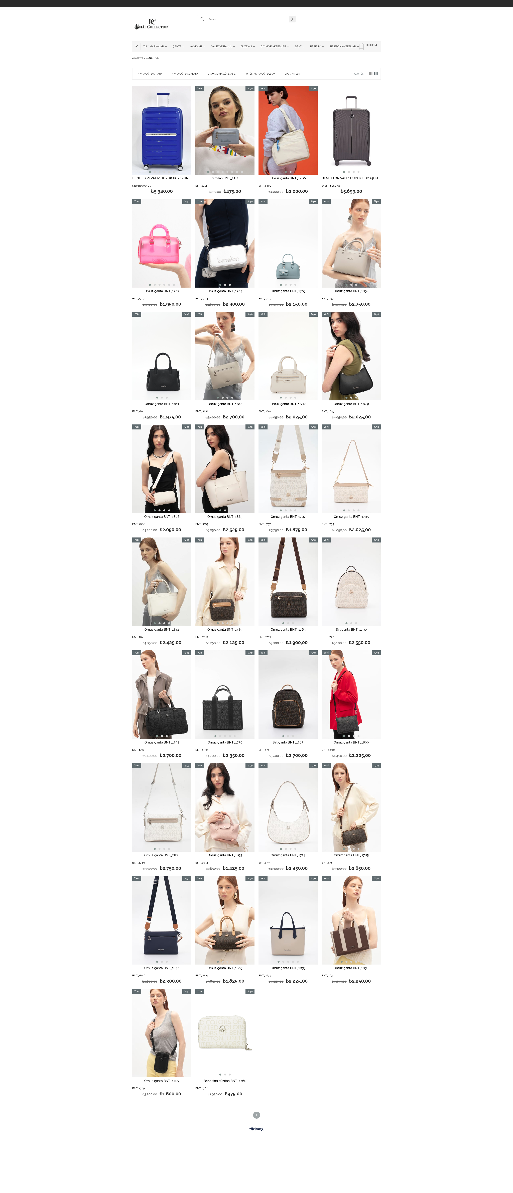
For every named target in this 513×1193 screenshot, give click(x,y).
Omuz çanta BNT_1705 (288, 291)
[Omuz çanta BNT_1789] (224, 581)
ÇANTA (177, 46)
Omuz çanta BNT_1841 (161, 629)
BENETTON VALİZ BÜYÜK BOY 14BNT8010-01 (351, 178)
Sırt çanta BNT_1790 (351, 629)
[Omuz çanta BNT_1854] (351, 243)
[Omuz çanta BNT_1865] (224, 468)
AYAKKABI (196, 46)
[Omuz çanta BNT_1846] (161, 920)
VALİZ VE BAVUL (221, 46)
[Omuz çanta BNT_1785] (351, 807)
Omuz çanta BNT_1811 (162, 404)
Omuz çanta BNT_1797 (288, 517)
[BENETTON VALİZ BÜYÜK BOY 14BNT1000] (161, 130)
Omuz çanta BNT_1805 (224, 968)
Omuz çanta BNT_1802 (288, 404)
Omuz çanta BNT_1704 (224, 291)
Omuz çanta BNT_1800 (351, 742)
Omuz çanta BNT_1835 (288, 968)
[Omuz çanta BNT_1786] (161, 807)
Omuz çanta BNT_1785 (351, 855)
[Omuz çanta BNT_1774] (288, 807)
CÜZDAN (246, 46)
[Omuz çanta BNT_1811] (161, 356)
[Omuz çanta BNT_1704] (224, 243)
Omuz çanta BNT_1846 (162, 968)
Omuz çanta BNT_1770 (225, 742)
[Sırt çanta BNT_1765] (288, 694)
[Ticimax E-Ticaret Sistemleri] (256, 1129)
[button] (149, 172)
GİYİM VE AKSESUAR (273, 46)
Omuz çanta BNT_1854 (351, 291)
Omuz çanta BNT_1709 (161, 1081)
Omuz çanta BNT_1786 (161, 855)
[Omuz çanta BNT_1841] (161, 581)
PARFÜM (315, 46)
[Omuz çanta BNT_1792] (161, 694)
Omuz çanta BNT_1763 (288, 629)
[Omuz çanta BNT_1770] (224, 694)
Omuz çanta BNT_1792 (161, 742)
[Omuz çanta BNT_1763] (288, 581)
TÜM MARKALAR (153, 46)
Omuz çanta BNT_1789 (224, 629)
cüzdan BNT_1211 (225, 178)
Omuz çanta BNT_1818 (225, 404)
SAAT (298, 46)
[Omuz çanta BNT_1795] (351, 468)
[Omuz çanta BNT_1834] (351, 920)
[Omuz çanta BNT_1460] (288, 130)
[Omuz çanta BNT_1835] (288, 920)
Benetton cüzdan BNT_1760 (225, 1081)
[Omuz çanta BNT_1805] (224, 920)
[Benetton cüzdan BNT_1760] (224, 1033)
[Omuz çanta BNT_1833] (224, 807)
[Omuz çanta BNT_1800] (351, 694)
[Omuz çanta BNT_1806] (161, 468)
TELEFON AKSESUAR (343, 46)
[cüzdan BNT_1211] (224, 130)
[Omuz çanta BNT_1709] (161, 1033)
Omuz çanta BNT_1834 (351, 968)
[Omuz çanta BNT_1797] (288, 468)
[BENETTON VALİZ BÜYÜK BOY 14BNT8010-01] (351, 130)
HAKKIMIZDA (137, 46)
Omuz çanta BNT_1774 (288, 855)
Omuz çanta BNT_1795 (351, 517)
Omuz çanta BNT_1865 (224, 517)
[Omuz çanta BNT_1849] (351, 356)
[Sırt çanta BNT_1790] (351, 581)
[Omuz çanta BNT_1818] (224, 356)
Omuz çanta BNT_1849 (351, 404)
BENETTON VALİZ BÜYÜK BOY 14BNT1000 (161, 178)
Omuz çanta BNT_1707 (161, 291)
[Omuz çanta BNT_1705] (288, 243)
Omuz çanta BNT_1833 (225, 855)
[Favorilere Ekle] (161, 140)
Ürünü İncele (176, 140)
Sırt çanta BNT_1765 (288, 742)
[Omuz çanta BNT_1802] (288, 356)
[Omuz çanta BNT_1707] (161, 243)
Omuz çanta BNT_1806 (162, 517)
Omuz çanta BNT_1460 (288, 178)
